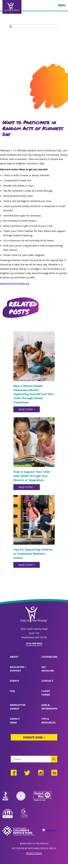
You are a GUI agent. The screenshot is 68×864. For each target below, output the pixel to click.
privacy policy (34, 853)
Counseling (49, 657)
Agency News (15, 721)
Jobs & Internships (49, 707)
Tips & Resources (48, 721)
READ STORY (26, 410)
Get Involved (47, 669)
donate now (34, 738)
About (14, 657)
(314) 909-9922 (34, 644)
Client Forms (45, 693)
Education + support (18, 669)
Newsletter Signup (17, 707)
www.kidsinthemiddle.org (14, 284)
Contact (47, 681)
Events (14, 681)
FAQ (12, 691)
